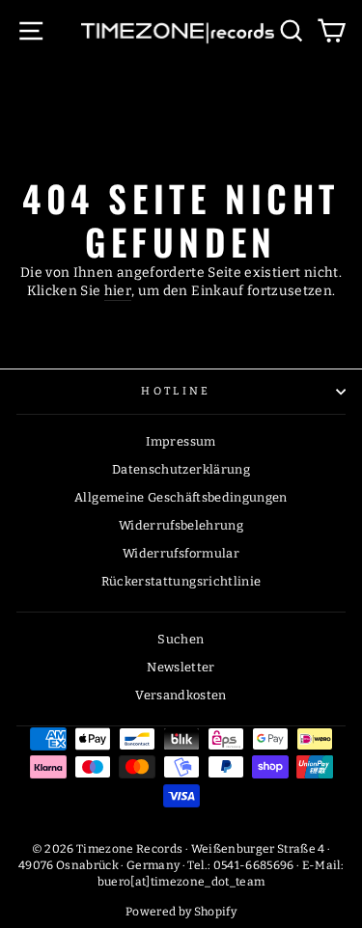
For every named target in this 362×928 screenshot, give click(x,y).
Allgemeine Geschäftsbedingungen (181, 497)
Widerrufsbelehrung (181, 525)
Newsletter (180, 667)
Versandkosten (181, 695)
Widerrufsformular (181, 553)
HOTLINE (175, 391)
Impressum (180, 441)
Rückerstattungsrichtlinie (181, 581)
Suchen (180, 639)
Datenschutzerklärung (181, 469)
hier (117, 291)
